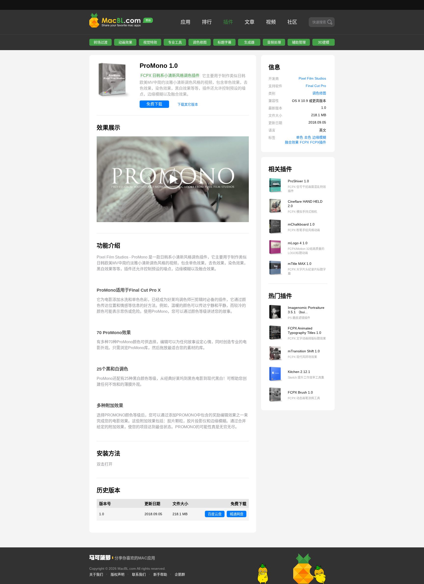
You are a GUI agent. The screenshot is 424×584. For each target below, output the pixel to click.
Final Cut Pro (316, 86)
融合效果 (292, 142)
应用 (185, 22)
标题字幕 (224, 42)
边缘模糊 (319, 137)
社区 (292, 22)
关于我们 (96, 574)
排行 (207, 22)
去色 (307, 137)
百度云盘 (215, 514)
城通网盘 (236, 514)
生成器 (249, 42)
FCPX (304, 142)
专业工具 (175, 42)
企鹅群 (180, 574)
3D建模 (323, 42)
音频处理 (274, 42)
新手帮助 (160, 574)
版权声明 (117, 574)
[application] (173, 179)
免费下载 (154, 104)
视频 (271, 22)
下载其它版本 (187, 104)
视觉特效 (150, 42)
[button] (173, 179)
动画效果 (125, 42)
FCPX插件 (318, 142)
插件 (228, 22)
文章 (249, 22)
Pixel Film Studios (312, 78)
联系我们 (139, 574)
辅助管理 (299, 42)
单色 (299, 137)
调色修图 (200, 42)
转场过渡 (100, 42)
